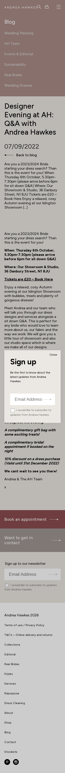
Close (53, 354)
